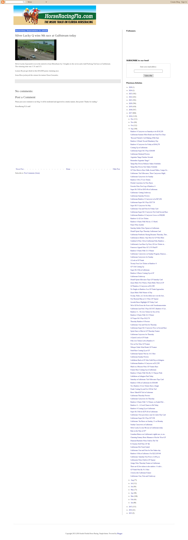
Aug (132, 480)
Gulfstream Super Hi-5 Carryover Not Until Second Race (149, 212)
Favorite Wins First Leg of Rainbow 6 (142, 186)
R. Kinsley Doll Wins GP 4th (140, 444)
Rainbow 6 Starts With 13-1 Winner (142, 251)
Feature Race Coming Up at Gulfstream (143, 370)
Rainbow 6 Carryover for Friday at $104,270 (145, 144)
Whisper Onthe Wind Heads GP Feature (143, 347)
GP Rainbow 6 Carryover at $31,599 (142, 286)
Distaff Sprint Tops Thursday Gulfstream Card (145, 231)
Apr (132, 493)
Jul (132, 483)
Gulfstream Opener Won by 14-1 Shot (142, 354)
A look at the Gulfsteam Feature (140, 473)
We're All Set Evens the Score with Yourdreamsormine (148, 305)
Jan (132, 503)
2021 (131, 100)
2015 (131, 507)
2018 (131, 110)
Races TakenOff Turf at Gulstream (141, 392)
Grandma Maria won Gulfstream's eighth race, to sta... (148, 434)
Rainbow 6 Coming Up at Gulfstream (142, 408)
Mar (132, 496)
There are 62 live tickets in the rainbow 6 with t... (146, 466)
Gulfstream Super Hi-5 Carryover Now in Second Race (148, 328)
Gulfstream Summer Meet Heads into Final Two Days (148, 135)
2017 (131, 113)
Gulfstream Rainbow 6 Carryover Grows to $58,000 (147, 215)
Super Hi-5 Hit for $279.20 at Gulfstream (144, 412)
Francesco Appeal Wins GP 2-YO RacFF (144, 247)
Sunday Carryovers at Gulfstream (141, 425)
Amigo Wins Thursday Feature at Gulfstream (145, 463)
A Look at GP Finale (137, 260)
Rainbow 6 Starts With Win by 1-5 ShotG (144, 222)
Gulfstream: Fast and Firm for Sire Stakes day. (145, 450)
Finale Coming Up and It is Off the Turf (143, 389)
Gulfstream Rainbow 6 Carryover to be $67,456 (146, 199)
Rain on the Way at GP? (138, 431)
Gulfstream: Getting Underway (140, 193)
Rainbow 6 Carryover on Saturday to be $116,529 (146, 131)
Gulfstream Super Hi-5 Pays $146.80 (142, 151)
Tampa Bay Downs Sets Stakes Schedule (143, 167)
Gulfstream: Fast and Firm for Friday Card (144, 209)
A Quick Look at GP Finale (139, 338)
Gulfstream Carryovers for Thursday (142, 399)
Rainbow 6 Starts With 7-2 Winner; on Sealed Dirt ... (147, 402)
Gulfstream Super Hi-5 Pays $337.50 (142, 202)
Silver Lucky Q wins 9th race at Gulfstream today (146, 428)
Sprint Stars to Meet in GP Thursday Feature (145, 331)
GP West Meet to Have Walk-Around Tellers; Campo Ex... (149, 170)
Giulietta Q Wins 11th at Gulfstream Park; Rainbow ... (148, 241)
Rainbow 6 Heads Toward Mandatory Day (144, 141)
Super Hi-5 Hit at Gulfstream (139, 270)
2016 (131, 116)
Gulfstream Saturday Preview (140, 196)
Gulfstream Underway (137, 276)
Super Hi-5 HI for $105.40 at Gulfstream (143, 189)
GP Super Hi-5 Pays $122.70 (140, 318)
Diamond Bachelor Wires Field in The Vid (144, 441)
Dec (132, 119)
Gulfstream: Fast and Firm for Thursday (143, 325)
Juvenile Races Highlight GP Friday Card (144, 302)
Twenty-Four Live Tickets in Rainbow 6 (143, 263)
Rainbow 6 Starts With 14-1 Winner (142, 315)
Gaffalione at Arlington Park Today (141, 376)
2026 (131, 87)
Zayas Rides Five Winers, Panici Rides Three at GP (147, 283)
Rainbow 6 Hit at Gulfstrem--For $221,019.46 (145, 453)
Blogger (119, 533)
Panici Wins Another (137, 225)
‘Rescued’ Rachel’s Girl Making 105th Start (144, 138)
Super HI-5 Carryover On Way (140, 206)
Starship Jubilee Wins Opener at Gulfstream (144, 228)
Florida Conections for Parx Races (141, 183)
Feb (132, 499)
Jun (132, 487)
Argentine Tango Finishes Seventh (141, 157)
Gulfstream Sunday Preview (139, 357)
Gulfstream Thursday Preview (140, 396)
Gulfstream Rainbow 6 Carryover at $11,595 (145, 363)
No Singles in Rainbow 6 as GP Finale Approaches (147, 289)
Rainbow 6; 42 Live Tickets (139, 218)
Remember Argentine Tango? (139, 161)
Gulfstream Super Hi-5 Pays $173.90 (142, 418)
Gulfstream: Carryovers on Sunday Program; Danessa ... (148, 254)
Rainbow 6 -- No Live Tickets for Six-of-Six (145, 312)
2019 (131, 107)
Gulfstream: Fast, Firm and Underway (142, 476)
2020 (131, 103)
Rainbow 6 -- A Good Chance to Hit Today (144, 405)
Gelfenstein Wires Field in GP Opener (142, 460)
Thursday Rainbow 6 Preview (140, 321)
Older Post (116, 169)
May (132, 490)
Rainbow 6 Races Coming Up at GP (142, 273)
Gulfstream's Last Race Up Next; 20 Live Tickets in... (147, 244)
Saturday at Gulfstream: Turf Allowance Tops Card (147, 379)
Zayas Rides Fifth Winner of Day (141, 293)
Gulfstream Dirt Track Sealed (140, 447)
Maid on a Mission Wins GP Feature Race (144, 367)
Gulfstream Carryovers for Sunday (141, 177)
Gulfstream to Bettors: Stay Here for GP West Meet (147, 238)
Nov (132, 122)
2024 (131, 90)
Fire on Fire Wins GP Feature (140, 344)
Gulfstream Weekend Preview (140, 154)
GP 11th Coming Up (137, 267)
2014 (131, 510)
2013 (131, 513)
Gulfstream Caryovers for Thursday (142, 334)
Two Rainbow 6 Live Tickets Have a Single (144, 386)
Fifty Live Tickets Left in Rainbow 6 (142, 341)
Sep (132, 129)
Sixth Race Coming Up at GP (140, 351)
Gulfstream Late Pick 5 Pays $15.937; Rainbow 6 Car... (148, 309)
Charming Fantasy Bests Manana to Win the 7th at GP (148, 437)
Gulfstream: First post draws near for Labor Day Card (148, 415)
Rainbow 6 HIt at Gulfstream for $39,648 (144, 383)
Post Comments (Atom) (32, 173)
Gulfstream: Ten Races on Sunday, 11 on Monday (146, 421)
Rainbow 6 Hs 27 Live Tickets (140, 180)
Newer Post (20, 169)
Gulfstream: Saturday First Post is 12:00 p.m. (145, 457)
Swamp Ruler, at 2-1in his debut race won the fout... (147, 296)
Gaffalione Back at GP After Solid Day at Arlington (147, 360)
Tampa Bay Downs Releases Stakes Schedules (145, 164)
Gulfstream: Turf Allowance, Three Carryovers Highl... (148, 173)
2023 (131, 94)
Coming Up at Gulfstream (138, 148)
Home (68, 169)
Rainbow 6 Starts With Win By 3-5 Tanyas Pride (146, 373)
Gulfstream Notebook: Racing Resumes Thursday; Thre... (149, 235)
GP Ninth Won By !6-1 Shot (139, 470)
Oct (132, 125)
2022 (131, 97)
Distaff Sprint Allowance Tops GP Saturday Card (146, 280)
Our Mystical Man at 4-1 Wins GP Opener (144, 299)
